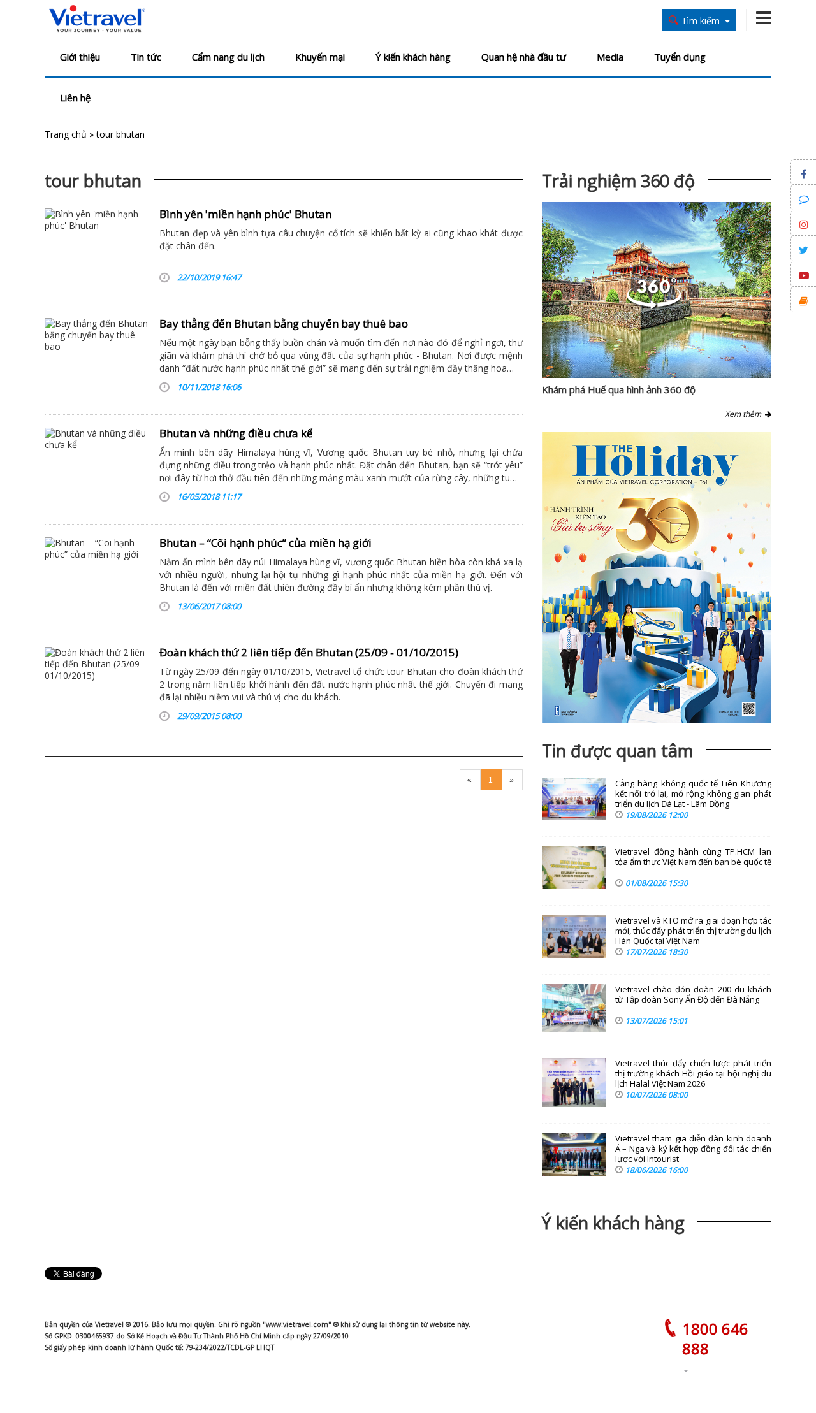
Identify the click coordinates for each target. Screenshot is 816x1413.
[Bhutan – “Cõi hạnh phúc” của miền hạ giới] (97, 577)
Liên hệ (75, 97)
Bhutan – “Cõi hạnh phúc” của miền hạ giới (265, 542)
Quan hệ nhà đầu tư (523, 56)
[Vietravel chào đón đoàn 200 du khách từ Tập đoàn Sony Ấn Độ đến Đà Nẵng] (574, 1008)
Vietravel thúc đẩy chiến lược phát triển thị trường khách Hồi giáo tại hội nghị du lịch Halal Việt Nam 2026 (693, 1073)
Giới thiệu (80, 56)
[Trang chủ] (97, 19)
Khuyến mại (320, 56)
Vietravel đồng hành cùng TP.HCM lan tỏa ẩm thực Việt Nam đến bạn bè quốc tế (693, 856)
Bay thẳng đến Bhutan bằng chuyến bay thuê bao (283, 323)
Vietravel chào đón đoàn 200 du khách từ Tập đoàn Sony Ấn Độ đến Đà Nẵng (693, 994)
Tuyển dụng (680, 56)
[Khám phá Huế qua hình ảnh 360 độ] (654, 306)
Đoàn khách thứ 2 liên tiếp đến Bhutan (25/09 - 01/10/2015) (308, 652)
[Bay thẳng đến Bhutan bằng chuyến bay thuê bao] (97, 358)
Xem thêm (745, 414)
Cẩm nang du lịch (228, 56)
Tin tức (146, 56)
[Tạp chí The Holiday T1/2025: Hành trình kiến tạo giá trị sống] (656, 577)
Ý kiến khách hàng (413, 56)
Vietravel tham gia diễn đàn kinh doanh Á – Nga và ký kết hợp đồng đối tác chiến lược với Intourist (693, 1148)
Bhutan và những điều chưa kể (236, 433)
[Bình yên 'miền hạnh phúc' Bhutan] (97, 248)
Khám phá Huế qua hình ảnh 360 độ (619, 389)
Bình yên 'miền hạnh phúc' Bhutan (245, 214)
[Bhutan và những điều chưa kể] (97, 468)
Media (610, 56)
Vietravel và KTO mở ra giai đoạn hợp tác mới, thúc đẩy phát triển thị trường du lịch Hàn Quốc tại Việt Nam (693, 930)
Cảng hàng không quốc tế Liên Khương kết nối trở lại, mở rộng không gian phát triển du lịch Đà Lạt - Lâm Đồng (693, 793)
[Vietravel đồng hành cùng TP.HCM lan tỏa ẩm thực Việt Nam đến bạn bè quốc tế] (574, 867)
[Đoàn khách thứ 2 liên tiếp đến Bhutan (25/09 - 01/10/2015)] (97, 687)
